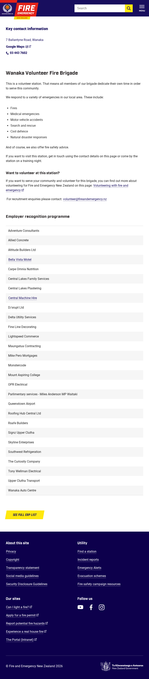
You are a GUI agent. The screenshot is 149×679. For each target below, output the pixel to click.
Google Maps (15, 47)
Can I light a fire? (19, 607)
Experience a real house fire (26, 631)
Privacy (11, 551)
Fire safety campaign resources (99, 584)
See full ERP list (25, 515)
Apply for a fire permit (22, 615)
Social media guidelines (22, 576)
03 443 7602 (18, 53)
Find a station (87, 551)
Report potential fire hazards (27, 623)
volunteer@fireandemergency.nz (85, 199)
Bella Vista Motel (19, 259)
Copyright (12, 559)
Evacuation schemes (92, 576)
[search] (129, 8)
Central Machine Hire (22, 298)
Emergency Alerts (89, 568)
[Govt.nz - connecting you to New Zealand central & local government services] (121, 666)
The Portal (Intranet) (21, 640)
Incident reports (88, 559)
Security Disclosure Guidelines (26, 584)
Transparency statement (22, 568)
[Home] (19, 9)
